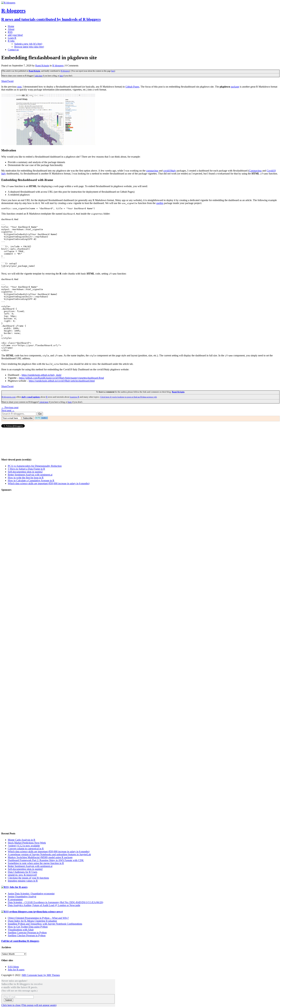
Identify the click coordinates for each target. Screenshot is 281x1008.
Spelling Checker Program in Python (27, 935)
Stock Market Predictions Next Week (27, 842)
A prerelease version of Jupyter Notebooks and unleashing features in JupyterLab (49, 854)
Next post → (7, 410)
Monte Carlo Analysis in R (21, 839)
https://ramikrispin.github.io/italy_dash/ (41, 375)
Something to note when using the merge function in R (36, 863)
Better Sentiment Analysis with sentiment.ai (30, 474)
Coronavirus (255, 170)
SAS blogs (13, 966)
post (19, 86)
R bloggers (58, 65)
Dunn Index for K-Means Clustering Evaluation (32, 920)
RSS (10, 32)
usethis (159, 203)
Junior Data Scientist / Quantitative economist (31, 893)
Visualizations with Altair (21, 929)
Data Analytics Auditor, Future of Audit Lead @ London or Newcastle (44, 905)
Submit (8, 1000)
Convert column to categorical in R (26, 848)
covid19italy (169, 170)
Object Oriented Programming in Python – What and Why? (38, 918)
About (11, 29)
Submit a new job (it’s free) (28, 43)
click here (38, 76)
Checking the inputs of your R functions (28, 877)
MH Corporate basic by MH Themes (41, 975)
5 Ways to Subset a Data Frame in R (26, 468)
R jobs (11, 40)
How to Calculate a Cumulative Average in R (31, 480)
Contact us (13, 49)
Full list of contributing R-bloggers (20, 941)
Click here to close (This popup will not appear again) (28, 1005)
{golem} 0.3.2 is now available (24, 845)
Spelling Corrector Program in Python (27, 932)
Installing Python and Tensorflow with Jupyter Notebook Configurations (45, 923)
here (112, 71)
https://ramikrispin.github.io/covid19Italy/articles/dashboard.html (62, 380)
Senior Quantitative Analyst (22, 896)
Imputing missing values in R (23, 880)
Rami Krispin (42, 65)
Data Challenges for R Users (22, 872)
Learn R (12, 38)
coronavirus (152, 170)
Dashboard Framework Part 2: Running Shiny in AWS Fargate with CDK (46, 860)
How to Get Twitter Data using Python (28, 926)
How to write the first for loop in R (26, 477)
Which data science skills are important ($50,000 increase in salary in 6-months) (48, 483)
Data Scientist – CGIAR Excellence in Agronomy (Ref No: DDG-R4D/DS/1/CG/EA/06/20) (55, 902)
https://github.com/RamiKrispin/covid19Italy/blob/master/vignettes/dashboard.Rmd (61, 377)
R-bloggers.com (9, 397)
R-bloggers (65, 71)
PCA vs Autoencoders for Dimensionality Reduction (35, 466)
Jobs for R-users (18, 887)
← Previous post (9, 407)
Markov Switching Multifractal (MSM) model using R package (40, 857)
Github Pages (132, 86)
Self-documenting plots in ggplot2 (25, 471)
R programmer (15, 899)
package (235, 86)
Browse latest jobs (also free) (29, 46)
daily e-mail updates (30, 397)
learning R (74, 397)
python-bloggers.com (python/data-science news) (36, 911)
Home (11, 26)
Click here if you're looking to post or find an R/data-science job (128, 397)
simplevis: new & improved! (22, 875)
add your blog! (15, 35)
